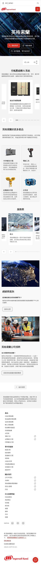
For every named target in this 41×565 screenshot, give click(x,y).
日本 (6, 514)
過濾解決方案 (9, 455)
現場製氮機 (8, 430)
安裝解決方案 (9, 467)
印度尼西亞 (8, 497)
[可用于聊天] (35, 560)
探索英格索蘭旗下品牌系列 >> (16, 537)
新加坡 (7, 505)
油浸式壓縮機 (9, 422)
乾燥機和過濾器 (10, 427)
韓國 (6, 517)
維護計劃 (8, 450)
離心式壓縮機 (9, 425)
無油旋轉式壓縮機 (10, 419)
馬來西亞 (8, 500)
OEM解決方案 (9, 442)
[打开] (37, 9)
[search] (38, 3)
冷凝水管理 (8, 461)
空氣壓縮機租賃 (10, 464)
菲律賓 (7, 503)
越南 (6, 511)
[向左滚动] (4, 120)
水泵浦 (7, 433)
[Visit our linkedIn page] (12, 523)
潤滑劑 (7, 458)
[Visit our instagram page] (23, 523)
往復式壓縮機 (9, 416)
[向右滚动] (11, 120)
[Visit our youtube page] (18, 523)
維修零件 (8, 470)
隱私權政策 (7, 540)
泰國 (6, 508)
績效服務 (8, 452)
